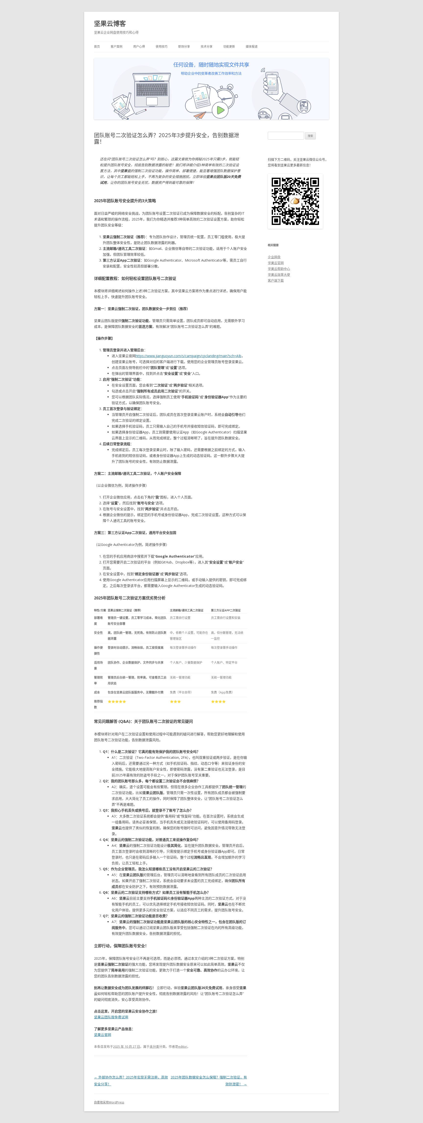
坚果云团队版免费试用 (111, 1017)
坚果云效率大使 (279, 274)
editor (182, 1046)
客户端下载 (276, 280)
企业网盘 (274, 257)
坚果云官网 (102, 1034)
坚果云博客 (110, 23)
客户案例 (116, 46)
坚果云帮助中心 (279, 268)
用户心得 (139, 46)
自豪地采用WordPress (109, 1102)
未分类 (154, 1046)
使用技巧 (161, 46)
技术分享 (206, 46)
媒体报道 (252, 46)
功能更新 (229, 46)
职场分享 (184, 46)
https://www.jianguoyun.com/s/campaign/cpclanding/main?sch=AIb (188, 355)
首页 (97, 46)
